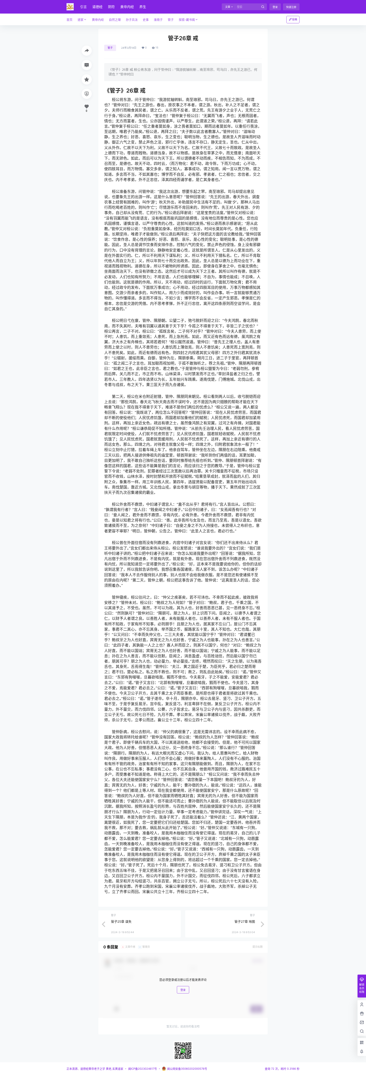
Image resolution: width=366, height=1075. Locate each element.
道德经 (97, 7)
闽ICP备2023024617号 (142, 1068)
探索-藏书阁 (187, 19)
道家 (80, 19)
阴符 (111, 7)
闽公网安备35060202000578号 (187, 1068)
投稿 (294, 19)
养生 (142, 7)
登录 (275, 7)
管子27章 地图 (244, 922)
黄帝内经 (127, 7)
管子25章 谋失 (121, 922)
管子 (110, 47)
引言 (83, 7)
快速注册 (291, 7)
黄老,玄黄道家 (114, 1068)
